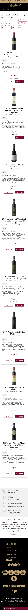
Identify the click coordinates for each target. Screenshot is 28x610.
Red (3, 27)
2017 (13, 27)
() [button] (26, 10)
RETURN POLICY (21, 602)
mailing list (11, 554)
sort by (22, 20)
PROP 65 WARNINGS (8, 602)
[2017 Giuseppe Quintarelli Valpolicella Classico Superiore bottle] (14, 265)
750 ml (19, 27)
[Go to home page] (14, 592)
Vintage (14, 25)
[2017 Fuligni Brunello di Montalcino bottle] (14, 376)
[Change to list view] (25, 16)
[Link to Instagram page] (12, 564)
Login (22, 10)
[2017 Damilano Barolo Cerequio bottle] (14, 153)
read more (14, 534)
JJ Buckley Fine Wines (5, 604)
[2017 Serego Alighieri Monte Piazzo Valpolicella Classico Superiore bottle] (14, 431)
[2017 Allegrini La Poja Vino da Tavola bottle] (14, 320)
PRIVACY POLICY (16, 599)
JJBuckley (14, 5)
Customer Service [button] (14, 551)
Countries (8, 25)
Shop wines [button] (11, 544)
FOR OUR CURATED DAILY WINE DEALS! (14, 1)
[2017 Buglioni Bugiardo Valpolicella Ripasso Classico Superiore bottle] (14, 97)
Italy (8, 27)
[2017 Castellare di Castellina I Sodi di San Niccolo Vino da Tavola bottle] (14, 207)
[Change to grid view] (26, 16)
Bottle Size (19, 25)
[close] (25, 5)
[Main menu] (2, 6)
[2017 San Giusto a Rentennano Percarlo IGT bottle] (14, 41)
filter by (22, 23)
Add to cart (19, 81)
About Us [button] (10, 547)
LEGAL (8, 599)
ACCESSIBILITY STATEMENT (14, 600)
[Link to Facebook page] (9, 564)
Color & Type (3, 25)
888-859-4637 (11, 492)
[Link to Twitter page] (15, 564)
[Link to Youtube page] (18, 564)
